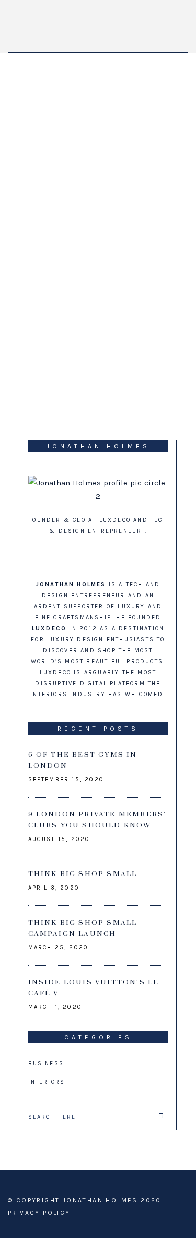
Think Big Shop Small (82, 874)
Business (46, 1063)
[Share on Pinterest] (102, 396)
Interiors (46, 1081)
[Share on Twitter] (43, 396)
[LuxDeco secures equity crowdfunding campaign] (98, 135)
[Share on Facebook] (23, 396)
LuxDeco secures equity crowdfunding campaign (93, 235)
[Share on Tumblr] (82, 396)
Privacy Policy (39, 1213)
